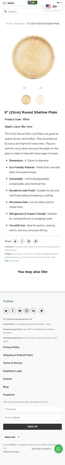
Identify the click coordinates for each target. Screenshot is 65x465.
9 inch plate (17, 253)
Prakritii (13, 444)
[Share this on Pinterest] (28, 241)
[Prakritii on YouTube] (20, 311)
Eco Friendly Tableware (28, 257)
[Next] (40, 87)
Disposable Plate (11, 257)
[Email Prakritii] (42, 311)
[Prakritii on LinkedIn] (34, 311)
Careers (7, 379)
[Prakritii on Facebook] (13, 311)
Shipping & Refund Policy (18, 355)
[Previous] (24, 87)
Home (9, 23)
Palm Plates (14, 260)
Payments (9, 394)
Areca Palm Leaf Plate (32, 253)
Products (19, 23)
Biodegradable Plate (50, 253)
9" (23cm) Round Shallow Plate (31, 112)
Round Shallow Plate (47, 257)
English (10, 437)
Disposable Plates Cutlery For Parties (28, 246)
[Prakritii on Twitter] (6, 311)
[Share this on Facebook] (21, 241)
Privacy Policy (11, 347)
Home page (49, 246)
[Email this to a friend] (35, 241)
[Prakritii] (32, 3)
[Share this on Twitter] (15, 241)
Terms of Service (12, 363)
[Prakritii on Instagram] (27, 311)
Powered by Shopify (11, 452)
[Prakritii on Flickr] (38, 311)
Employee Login (12, 371)
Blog (6, 387)
